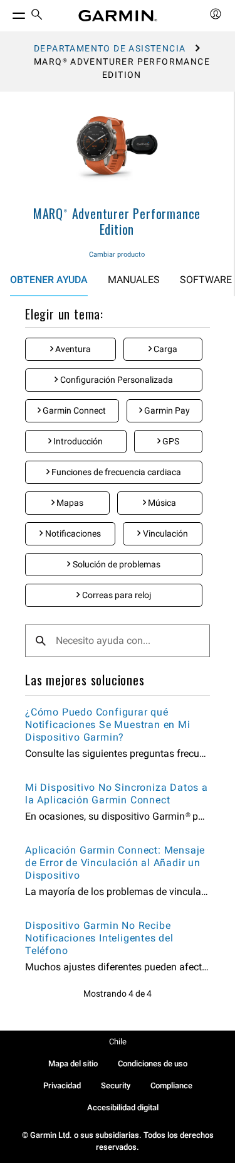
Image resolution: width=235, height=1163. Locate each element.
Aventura (72, 349)
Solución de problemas (115, 564)
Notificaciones (72, 533)
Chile (118, 1041)
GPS (169, 441)
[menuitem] (37, 16)
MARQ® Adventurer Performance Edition (117, 221)
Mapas (69, 503)
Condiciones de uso (152, 1063)
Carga (164, 349)
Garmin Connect (73, 410)
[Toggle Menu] (7, 12)
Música (161, 503)
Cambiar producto (117, 254)
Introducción (77, 441)
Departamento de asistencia (109, 48)
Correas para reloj (115, 595)
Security (115, 1085)
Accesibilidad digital (123, 1107)
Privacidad (62, 1085)
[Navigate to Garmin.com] (118, 15)
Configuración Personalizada (115, 380)
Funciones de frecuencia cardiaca (115, 472)
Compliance (171, 1085)
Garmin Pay (166, 410)
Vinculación (164, 533)
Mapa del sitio (73, 1063)
